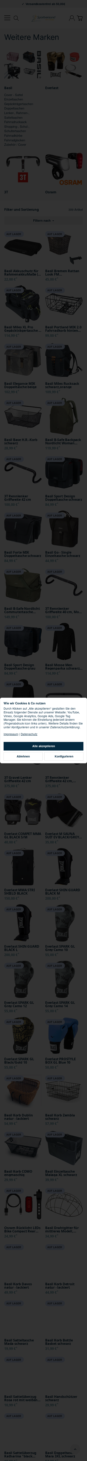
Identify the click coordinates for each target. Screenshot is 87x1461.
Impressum (11, 734)
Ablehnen (23, 756)
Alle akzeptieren (43, 746)
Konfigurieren (64, 756)
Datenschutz (29, 734)
